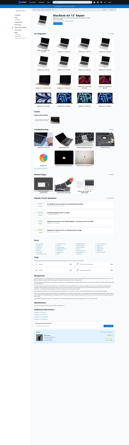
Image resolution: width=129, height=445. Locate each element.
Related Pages (17, 24)
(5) (39, 247)
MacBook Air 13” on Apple (40, 312)
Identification (18, 36)
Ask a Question (111, 198)
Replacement (18, 19)
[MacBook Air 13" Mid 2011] (84, 44)
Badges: (109, 335)
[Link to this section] (33, 276)
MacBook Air (48, 9)
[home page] (22, 2)
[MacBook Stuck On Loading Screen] (84, 158)
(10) (99, 247)
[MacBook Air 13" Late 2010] (64, 44)
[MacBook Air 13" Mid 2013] (43, 62)
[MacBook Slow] (43, 158)
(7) (80, 245)
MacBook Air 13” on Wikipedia (41, 319)
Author (38, 332)
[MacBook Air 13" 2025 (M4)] (84, 98)
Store (48, 2)
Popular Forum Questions (20, 27)
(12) (60, 252)
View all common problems (40, 168)
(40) (42, 253)
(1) (39, 250)
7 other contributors (107, 332)
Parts (36, 240)
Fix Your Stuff (32, 2)
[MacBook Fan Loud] (105, 139)
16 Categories (17, 15)
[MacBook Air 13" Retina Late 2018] (43, 80)
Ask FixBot (107, 326)
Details (16, 32)
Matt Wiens (59, 21)
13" (53, 9)
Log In (109, 2)
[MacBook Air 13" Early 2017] (105, 62)
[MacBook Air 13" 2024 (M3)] (64, 98)
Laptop (42, 9)
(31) (81, 247)
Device (34, 9)
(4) (40, 243)
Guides (16, 17)
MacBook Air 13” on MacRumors (41, 317)
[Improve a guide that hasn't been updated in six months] (108, 338)
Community (41, 2)
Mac (39, 9)
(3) (60, 247)
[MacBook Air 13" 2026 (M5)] (105, 98)
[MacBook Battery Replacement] (64, 185)
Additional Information (20, 38)
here (63, 305)
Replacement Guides (41, 115)
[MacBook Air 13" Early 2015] (84, 62)
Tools (36, 257)
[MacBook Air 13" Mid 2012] (105, 44)
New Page (112, 33)
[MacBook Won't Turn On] (43, 139)
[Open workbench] (94, 2)
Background (18, 34)
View (71, 264)
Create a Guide (58, 23)
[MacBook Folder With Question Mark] (64, 158)
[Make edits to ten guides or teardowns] (111, 338)
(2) (39, 245)
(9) (79, 253)
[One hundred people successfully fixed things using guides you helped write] (106, 338)
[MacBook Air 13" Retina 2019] (64, 80)
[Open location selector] (97, 2)
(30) (39, 252)
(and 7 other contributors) (68, 21)
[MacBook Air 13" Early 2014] (64, 62)
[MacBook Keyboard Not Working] (84, 139)
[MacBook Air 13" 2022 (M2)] (43, 98)
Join (105, 2)
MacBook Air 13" (21, 11)
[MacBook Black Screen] (64, 139)
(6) (81, 243)
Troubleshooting (18, 22)
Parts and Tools (18, 30)
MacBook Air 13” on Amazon (40, 314)
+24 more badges (109, 340)
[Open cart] (101, 2)
